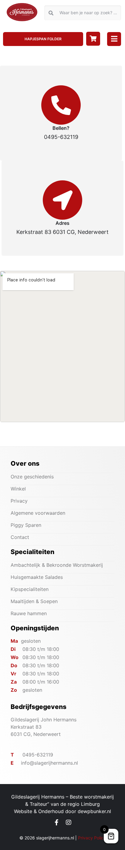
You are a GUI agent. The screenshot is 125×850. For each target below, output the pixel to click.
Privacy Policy (92, 837)
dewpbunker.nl (94, 811)
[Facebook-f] (57, 822)
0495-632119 (61, 137)
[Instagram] (69, 822)
